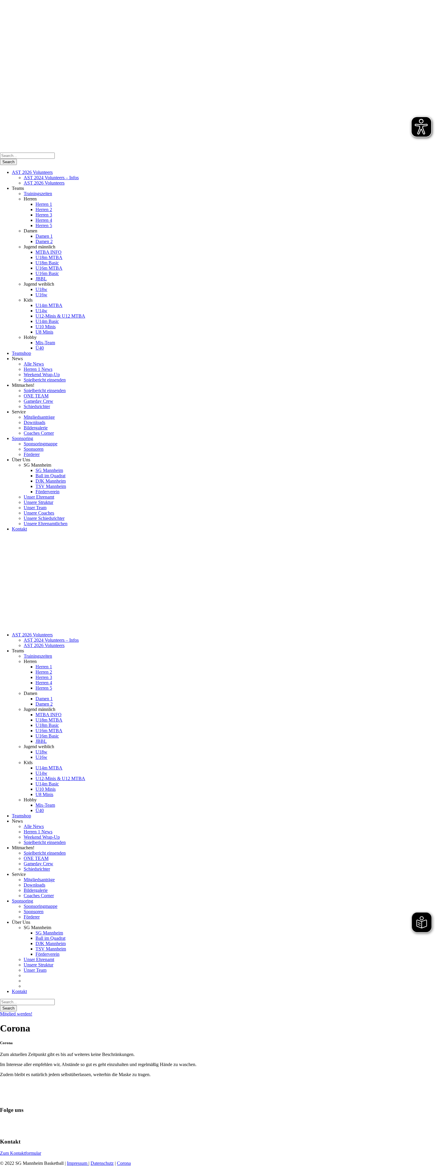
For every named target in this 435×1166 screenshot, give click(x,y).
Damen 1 (44, 236)
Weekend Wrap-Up (42, 374)
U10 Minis (46, 326)
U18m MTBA (49, 257)
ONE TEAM (36, 395)
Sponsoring (22, 438)
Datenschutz (102, 1163)
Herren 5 (44, 225)
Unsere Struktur (38, 502)
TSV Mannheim (51, 486)
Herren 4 (44, 220)
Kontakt (19, 528)
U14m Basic (47, 321)
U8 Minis (44, 331)
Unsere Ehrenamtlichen (45, 523)
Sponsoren (34, 449)
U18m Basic (47, 262)
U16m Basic (47, 273)
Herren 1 (44, 204)
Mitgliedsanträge (39, 417)
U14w (41, 310)
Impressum (77, 1163)
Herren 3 (44, 214)
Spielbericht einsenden (45, 379)
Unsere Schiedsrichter (44, 518)
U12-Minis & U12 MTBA (60, 315)
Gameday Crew (38, 401)
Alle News (34, 363)
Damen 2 (44, 241)
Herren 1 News (38, 369)
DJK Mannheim (51, 480)
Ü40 (40, 347)
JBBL (41, 278)
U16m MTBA (49, 268)
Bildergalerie (36, 427)
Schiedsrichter (37, 406)
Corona (124, 1163)
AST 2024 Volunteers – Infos (51, 177)
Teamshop (21, 353)
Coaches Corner (39, 433)
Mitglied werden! (16, 1013)
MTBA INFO (49, 252)
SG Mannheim (49, 470)
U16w (41, 294)
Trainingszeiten (38, 193)
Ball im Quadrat (50, 475)
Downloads (34, 422)
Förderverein (47, 491)
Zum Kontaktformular (20, 1153)
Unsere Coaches (39, 512)
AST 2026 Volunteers (32, 172)
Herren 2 (44, 209)
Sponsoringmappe (40, 443)
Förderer (32, 454)
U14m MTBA (49, 305)
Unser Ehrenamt (39, 496)
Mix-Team (45, 342)
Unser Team (35, 507)
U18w (41, 289)
